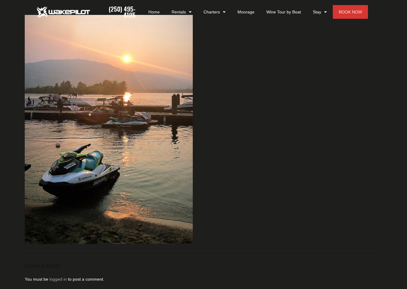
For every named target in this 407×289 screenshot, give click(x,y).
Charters (212, 12)
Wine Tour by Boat (283, 12)
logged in (58, 279)
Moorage (245, 12)
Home (154, 12)
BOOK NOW (350, 12)
